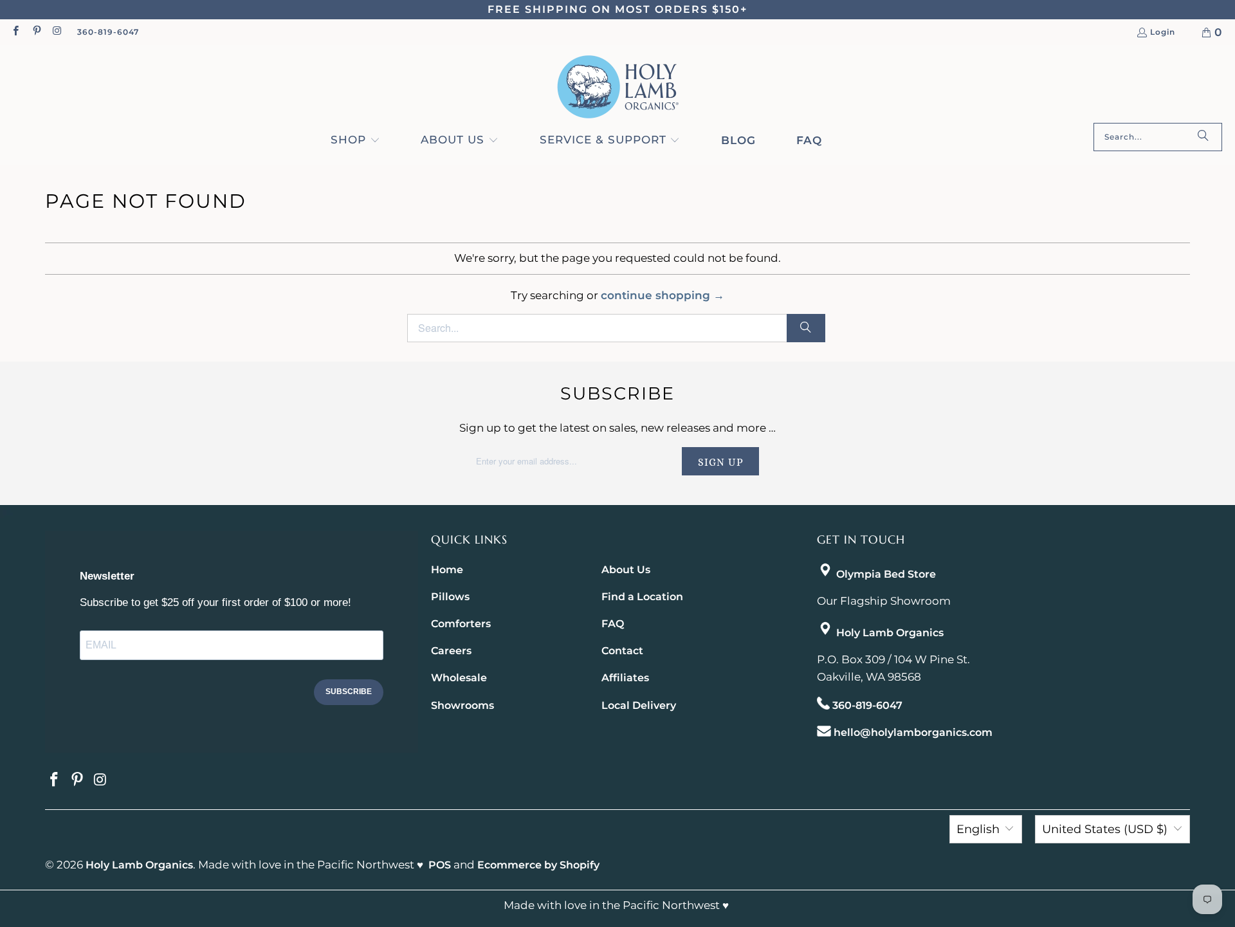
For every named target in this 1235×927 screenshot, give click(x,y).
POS (439, 865)
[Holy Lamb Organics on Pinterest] (35, 32)
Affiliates (625, 678)
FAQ (612, 624)
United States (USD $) (1104, 829)
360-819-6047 (108, 32)
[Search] (1203, 137)
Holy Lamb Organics (890, 633)
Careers (451, 651)
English (978, 829)
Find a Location (642, 597)
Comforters (461, 624)
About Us (625, 570)
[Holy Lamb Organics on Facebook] (15, 32)
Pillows (450, 597)
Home (447, 570)
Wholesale (459, 678)
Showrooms (462, 705)
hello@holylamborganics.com (913, 732)
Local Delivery (638, 705)
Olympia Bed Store (886, 574)
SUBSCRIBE (348, 691)
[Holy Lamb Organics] (618, 87)
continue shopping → (662, 295)
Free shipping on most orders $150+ (617, 9)
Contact (622, 651)
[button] (355, 141)
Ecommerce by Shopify (538, 865)
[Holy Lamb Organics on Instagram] (56, 32)
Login (1162, 32)
